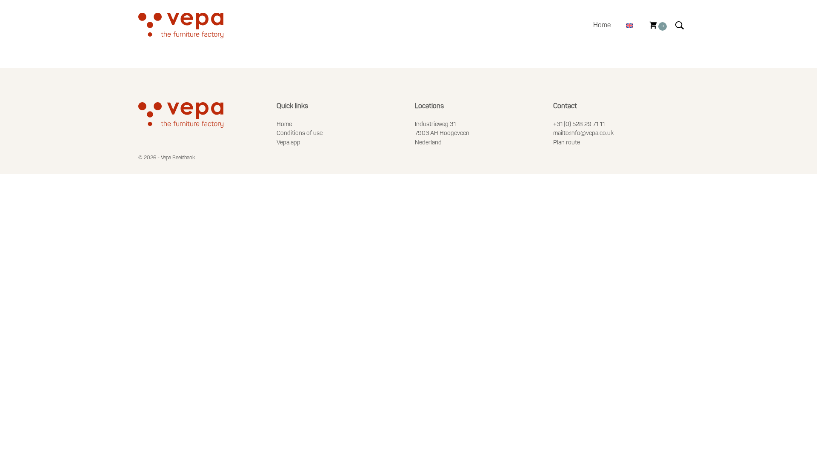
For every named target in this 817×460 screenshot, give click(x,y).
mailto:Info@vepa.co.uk (583, 133)
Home (602, 25)
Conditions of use (300, 133)
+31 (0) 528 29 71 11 (579, 124)
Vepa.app (288, 143)
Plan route (566, 143)
